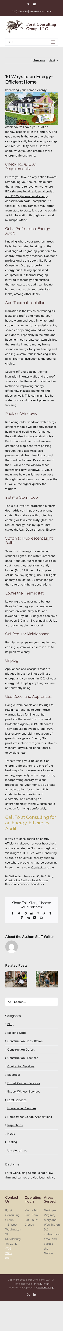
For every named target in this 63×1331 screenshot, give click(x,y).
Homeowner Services (17, 884)
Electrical (13, 1074)
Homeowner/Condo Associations (29, 1116)
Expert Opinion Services (23, 1083)
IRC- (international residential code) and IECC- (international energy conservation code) (29, 196)
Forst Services (40, 880)
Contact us (38, 867)
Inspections (37, 884)
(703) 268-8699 (19, 11)
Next (52, 60)
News (11, 1133)
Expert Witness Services (23, 1091)
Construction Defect (21, 1049)
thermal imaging (37, 275)
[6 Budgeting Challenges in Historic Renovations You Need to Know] (47, 972)
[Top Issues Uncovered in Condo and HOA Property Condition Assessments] (16, 972)
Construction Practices (18, 880)
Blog (50, 876)
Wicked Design (45, 1287)
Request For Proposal (40, 11)
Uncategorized (17, 1150)
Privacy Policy (41, 1283)
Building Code (16, 1032)
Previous (39, 60)
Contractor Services (20, 1066)
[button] (7, 979)
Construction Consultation (25, 1041)
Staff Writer (15, 876)
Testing (12, 1142)
